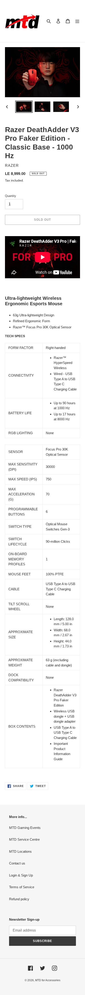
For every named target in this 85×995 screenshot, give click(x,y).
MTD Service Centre (24, 839)
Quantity (10, 196)
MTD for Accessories (47, 980)
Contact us (17, 863)
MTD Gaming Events (25, 828)
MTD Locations (20, 851)
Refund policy (19, 899)
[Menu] (77, 21)
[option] (24, 106)
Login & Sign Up (21, 875)
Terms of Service (21, 887)
